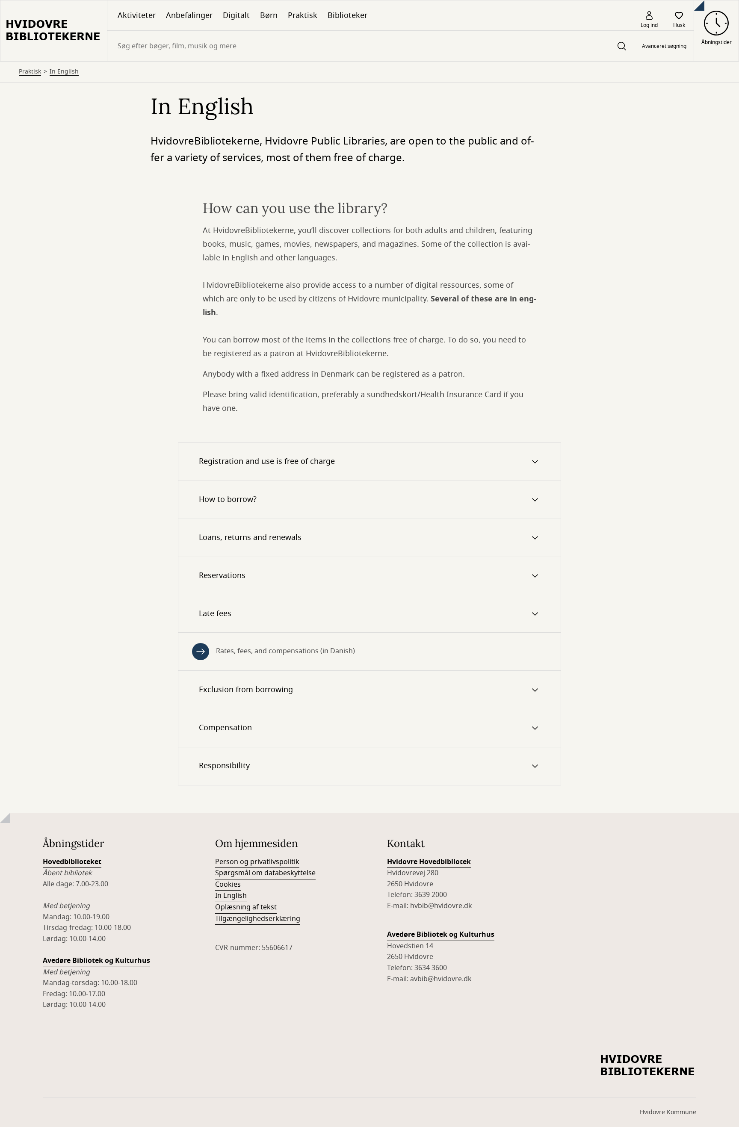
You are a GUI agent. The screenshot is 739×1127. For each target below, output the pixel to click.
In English (64, 71)
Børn (269, 15)
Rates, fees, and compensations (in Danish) (285, 651)
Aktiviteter (137, 15)
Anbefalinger (189, 15)
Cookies (228, 884)
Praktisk (302, 15)
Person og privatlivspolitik (257, 862)
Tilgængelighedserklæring (257, 919)
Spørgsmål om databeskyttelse (265, 873)
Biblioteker (347, 15)
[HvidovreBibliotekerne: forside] (53, 30)
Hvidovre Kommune (668, 1112)
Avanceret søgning (664, 46)
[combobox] (370, 46)
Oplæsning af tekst (246, 907)
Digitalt (236, 15)
